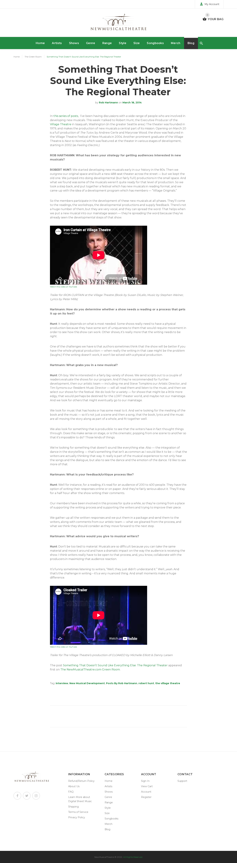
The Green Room (33, 56)
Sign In (145, 781)
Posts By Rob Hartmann (121, 683)
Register (146, 797)
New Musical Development (87, 683)
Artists (57, 43)
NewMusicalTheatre (104, 857)
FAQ (71, 791)
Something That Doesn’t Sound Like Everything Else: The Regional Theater (115, 665)
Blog (191, 43)
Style (122, 43)
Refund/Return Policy (81, 781)
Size (136, 43)
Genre (90, 43)
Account (146, 791)
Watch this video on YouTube (63, 287)
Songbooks (155, 43)
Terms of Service (78, 812)
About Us (73, 786)
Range (107, 43)
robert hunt (146, 683)
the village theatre (167, 683)
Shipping (73, 806)
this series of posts (65, 116)
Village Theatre (60, 124)
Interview (62, 683)
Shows (74, 43)
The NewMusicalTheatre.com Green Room (90, 669)
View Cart (147, 786)
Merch (175, 43)
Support (182, 781)
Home (40, 43)
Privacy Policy (76, 817)
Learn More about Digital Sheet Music (80, 799)
